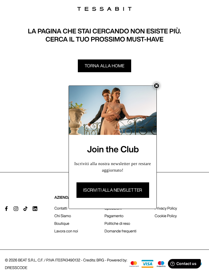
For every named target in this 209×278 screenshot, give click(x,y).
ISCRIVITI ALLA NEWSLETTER (112, 190)
